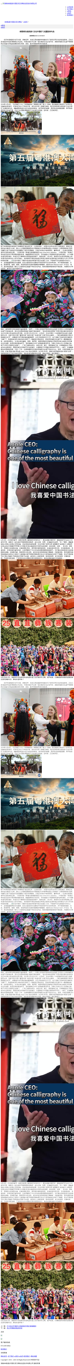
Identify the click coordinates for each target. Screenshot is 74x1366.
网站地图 (34, 1356)
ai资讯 (69, 11)
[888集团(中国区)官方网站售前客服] (1, 1335)
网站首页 (4, 1356)
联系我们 (70, 15)
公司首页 (70, 7)
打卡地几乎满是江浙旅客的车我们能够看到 (21, 1326)
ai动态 (69, 13)
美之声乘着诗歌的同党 (14, 1328)
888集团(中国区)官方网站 (13, 22)
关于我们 (70, 9)
